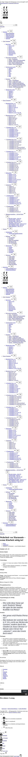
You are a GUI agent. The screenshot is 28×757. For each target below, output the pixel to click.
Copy (16, 756)
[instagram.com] (5, 15)
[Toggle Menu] (26, 694)
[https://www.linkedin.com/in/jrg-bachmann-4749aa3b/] (4, 724)
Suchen (2, 689)
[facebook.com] (5, 8)
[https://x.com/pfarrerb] (4, 721)
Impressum (4, 708)
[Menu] (0, 28)
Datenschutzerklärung (12, 708)
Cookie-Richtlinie (22, 708)
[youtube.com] (5, 18)
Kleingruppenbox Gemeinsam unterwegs (9, 3)
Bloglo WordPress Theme (15, 712)
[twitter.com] (5, 11)
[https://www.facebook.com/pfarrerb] (4, 718)
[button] (14, 25)
